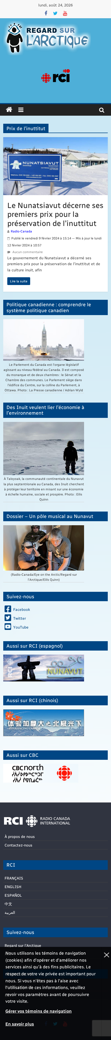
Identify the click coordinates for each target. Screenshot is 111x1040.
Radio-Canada (21, 231)
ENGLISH (13, 886)
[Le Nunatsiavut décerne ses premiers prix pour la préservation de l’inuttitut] (55, 140)
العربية (10, 912)
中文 (8, 904)
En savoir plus (19, 1023)
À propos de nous (20, 836)
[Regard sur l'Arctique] (9, 109)
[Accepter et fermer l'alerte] (106, 993)
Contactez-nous (18, 845)
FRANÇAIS (14, 878)
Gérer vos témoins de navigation (38, 1010)
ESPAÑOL (13, 895)
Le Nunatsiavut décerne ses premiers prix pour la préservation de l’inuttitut (55, 213)
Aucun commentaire (27, 252)
